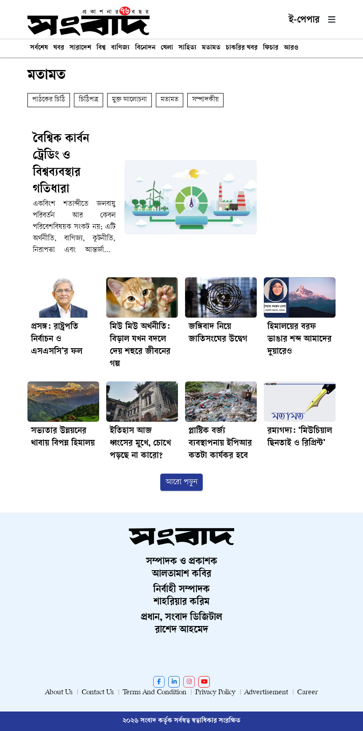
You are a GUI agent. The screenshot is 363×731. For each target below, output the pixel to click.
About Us (59, 692)
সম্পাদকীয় (205, 100)
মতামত (211, 48)
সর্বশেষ (39, 48)
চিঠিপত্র (88, 100)
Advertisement (266, 692)
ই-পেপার (304, 20)
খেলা (167, 48)
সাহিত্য (187, 48)
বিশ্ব (101, 48)
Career (307, 692)
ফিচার (270, 48)
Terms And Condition (154, 692)
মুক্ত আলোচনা (129, 100)
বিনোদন (145, 48)
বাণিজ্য (120, 48)
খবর (58, 48)
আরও (291, 48)
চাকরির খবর (242, 48)
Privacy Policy (215, 692)
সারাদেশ (80, 48)
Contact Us (97, 692)
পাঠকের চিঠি (48, 100)
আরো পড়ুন (181, 482)
